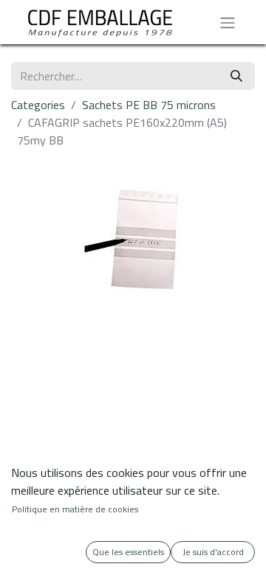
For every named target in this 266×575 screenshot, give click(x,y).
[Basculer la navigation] (227, 22)
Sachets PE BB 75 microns (149, 105)
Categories (38, 105)
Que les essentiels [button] (128, 552)
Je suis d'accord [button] (213, 552)
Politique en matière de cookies (75, 509)
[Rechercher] (236, 76)
